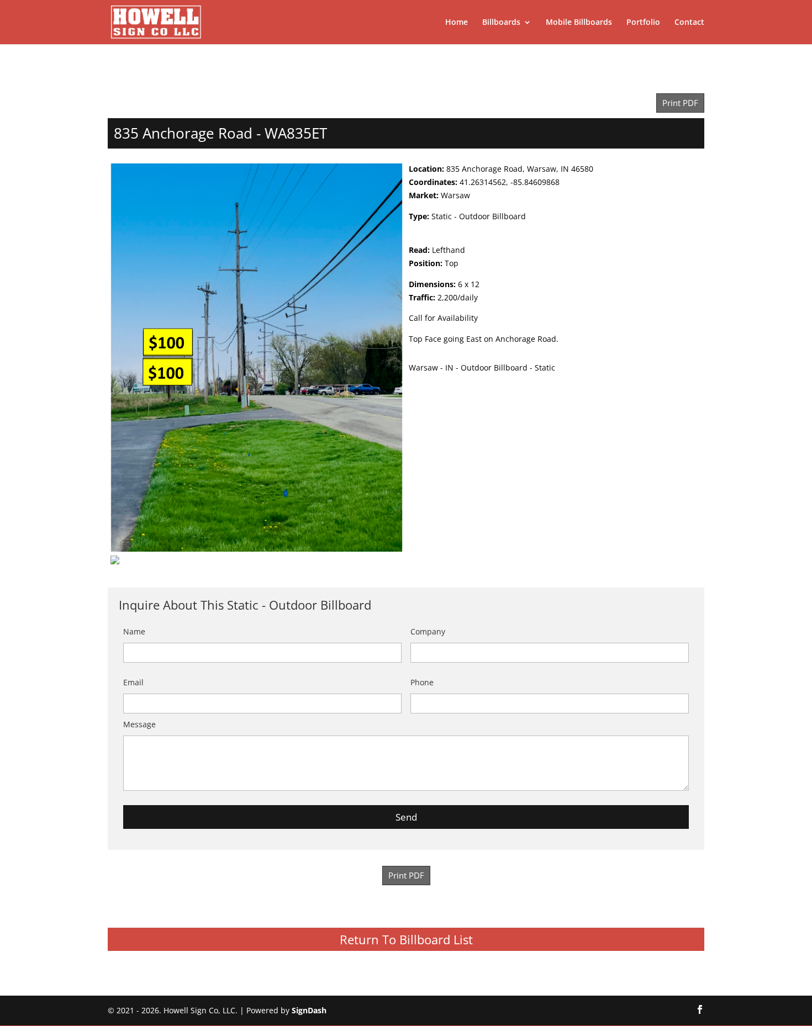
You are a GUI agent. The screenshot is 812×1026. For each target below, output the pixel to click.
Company (427, 631)
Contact (689, 22)
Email (133, 682)
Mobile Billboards (579, 22)
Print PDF (680, 103)
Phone (422, 682)
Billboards (501, 22)
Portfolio (643, 22)
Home (456, 22)
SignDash (309, 1010)
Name (134, 631)
